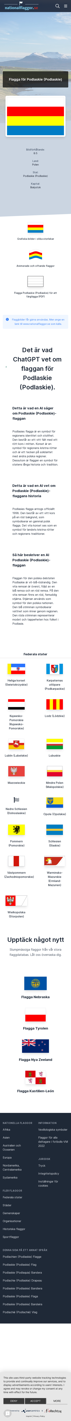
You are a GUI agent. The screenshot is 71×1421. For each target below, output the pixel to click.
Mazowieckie (16, 782)
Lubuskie (54, 755)
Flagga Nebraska (35, 997)
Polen (35, 164)
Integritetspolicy (48, 1173)
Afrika (6, 1129)
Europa (7, 1157)
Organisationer (12, 1221)
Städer (7, 1205)
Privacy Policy (39, 1416)
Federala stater (12, 1197)
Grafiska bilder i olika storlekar (35, 238)
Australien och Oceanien (12, 1147)
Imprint (29, 1416)
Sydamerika (10, 1177)
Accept (35, 1401)
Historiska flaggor (14, 1229)
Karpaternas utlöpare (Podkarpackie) (55, 684)
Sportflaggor (11, 1237)
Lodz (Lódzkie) (55, 716)
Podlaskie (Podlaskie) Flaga (20, 1296)
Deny (13, 1401)
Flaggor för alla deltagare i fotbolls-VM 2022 (53, 1142)
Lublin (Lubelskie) (16, 755)
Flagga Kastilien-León (35, 1091)
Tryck (41, 1165)
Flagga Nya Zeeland (35, 1060)
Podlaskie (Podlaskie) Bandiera (22, 1288)
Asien (6, 1137)
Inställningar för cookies (48, 1183)
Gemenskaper (11, 1213)
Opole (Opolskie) (54, 814)
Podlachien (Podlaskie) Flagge (22, 1256)
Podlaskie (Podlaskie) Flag (19, 1264)
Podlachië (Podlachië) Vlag (20, 1312)
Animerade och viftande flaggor (35, 265)
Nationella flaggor (17, 1123)
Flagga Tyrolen (35, 1028)
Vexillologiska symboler (52, 1129)
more (57, 1401)
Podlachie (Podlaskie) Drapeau (22, 1280)
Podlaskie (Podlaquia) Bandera (22, 1272)
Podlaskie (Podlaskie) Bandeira (22, 1304)
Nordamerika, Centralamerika (12, 1167)
